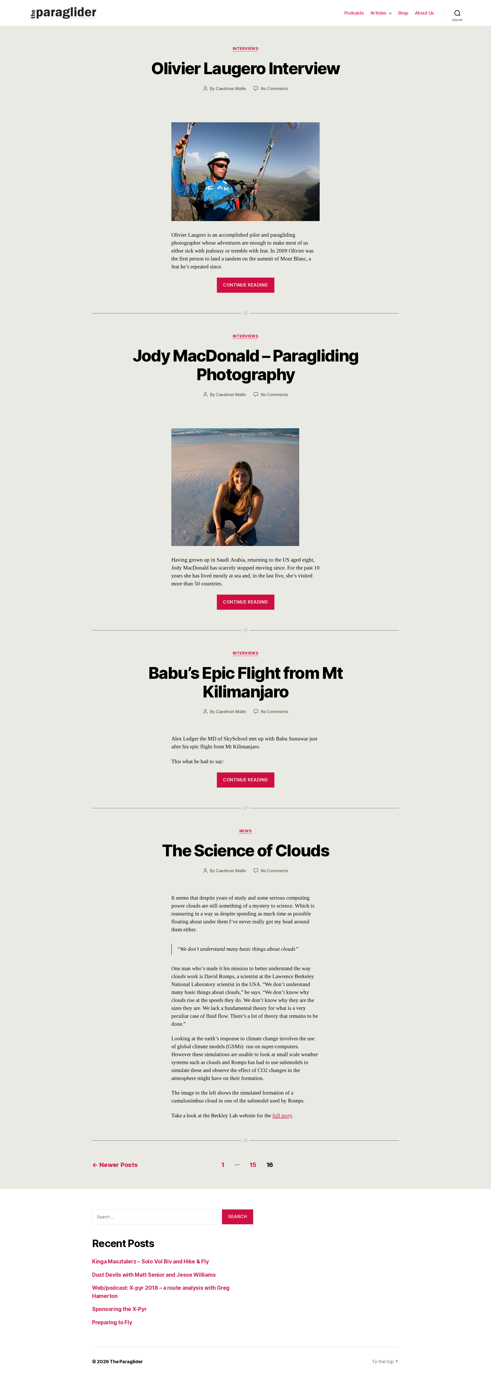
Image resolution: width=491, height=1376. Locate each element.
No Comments (274, 88)
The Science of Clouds (245, 850)
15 (253, 1164)
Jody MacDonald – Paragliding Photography (246, 365)
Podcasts (354, 13)
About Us (424, 13)
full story (282, 1115)
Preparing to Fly (112, 1322)
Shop (403, 13)
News (245, 831)
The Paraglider (126, 1361)
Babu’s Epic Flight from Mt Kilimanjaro (245, 682)
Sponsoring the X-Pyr (119, 1309)
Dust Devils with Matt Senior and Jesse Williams (154, 1275)
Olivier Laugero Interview (245, 68)
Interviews (246, 48)
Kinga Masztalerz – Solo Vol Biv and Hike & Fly (150, 1261)
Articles (378, 13)
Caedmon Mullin (231, 88)
